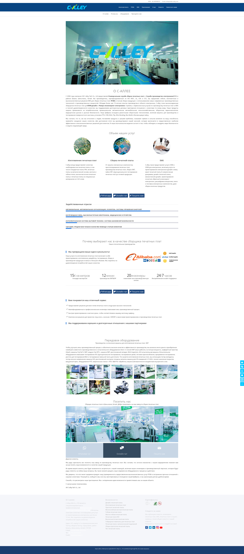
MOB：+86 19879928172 (154, 1)
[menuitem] (154, 1)
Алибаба (126, 548)
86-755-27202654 (75, 533)
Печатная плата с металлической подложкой (121, 524)
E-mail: (164, 1)
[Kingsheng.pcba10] (242, 367)
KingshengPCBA (133, 548)
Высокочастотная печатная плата (117, 519)
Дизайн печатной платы (114, 503)
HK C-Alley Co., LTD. (119, 548)
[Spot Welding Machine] (99, 387)
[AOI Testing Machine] (144, 387)
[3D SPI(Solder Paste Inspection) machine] (99, 372)
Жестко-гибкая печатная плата (116, 514)
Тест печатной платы (113, 529)
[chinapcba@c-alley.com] (242, 362)
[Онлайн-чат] (242, 375)
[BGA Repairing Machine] (122, 387)
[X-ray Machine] (77, 372)
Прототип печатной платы (115, 507)
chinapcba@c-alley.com (172, 1)
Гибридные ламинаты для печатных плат (120, 521)
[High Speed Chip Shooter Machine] (122, 372)
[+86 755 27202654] (242, 380)
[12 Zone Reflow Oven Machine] (167, 372)
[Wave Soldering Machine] (144, 372)
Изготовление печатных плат (116, 505)
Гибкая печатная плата (113, 512)
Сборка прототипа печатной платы (118, 526)
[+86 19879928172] (242, 371)
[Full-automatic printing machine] (77, 387)
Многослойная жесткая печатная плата (119, 510)
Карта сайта (98, 548)
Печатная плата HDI (112, 517)
